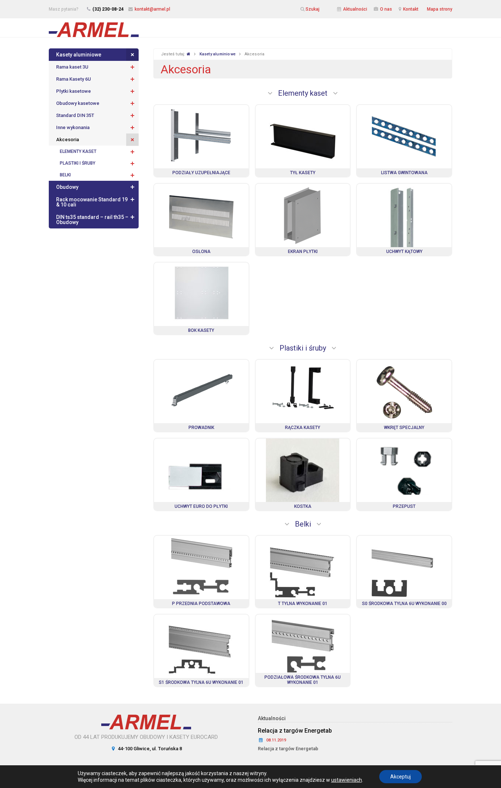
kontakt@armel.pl (152, 9)
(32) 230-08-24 (108, 9)
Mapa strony (439, 9)
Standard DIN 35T (75, 115)
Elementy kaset (78, 151)
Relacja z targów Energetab (295, 730)
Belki (65, 174)
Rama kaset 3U (72, 67)
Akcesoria (67, 139)
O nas (386, 9)
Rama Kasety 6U (73, 79)
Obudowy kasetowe (77, 103)
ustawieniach (346, 780)
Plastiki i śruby (77, 163)
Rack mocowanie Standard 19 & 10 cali (92, 202)
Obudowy (67, 187)
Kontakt (410, 9)
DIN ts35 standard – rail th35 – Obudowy (92, 219)
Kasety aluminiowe (78, 55)
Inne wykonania (72, 127)
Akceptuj (400, 777)
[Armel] (94, 27)
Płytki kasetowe (73, 91)
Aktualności (355, 9)
